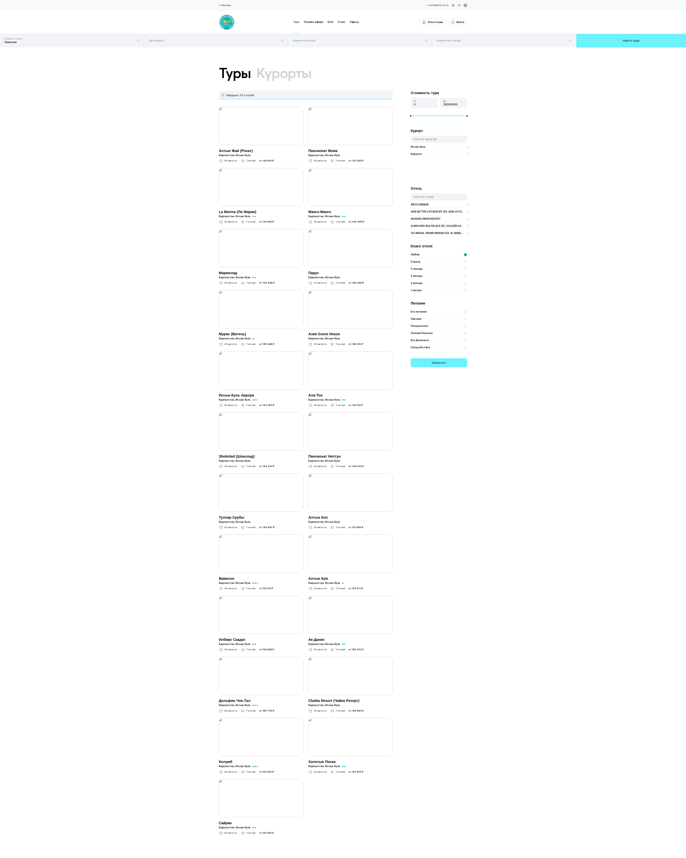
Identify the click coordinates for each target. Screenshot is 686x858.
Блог (331, 22)
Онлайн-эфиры (313, 22)
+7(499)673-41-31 (437, 5)
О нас (341, 22)
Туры (296, 22)
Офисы (354, 22)
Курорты (283, 73)
